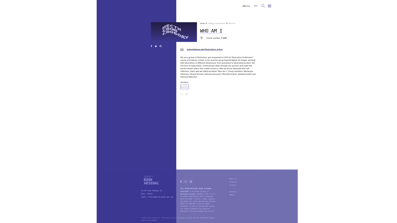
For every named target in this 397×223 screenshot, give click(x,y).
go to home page (136, 6)
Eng (248, 6)
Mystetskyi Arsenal (187, 194)
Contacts (233, 192)
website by (149, 220)
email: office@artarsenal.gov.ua (157, 197)
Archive (233, 185)
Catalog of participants (216, 23)
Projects (233, 182)
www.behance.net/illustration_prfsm (205, 49)
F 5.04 (224, 38)
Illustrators (184, 87)
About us (233, 179)
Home (202, 23)
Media (232, 195)
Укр (244, 6)
